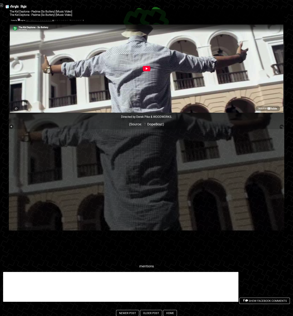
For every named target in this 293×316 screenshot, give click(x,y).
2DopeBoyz (153, 124)
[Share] (11, 127)
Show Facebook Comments (267, 300)
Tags (283, 127)
